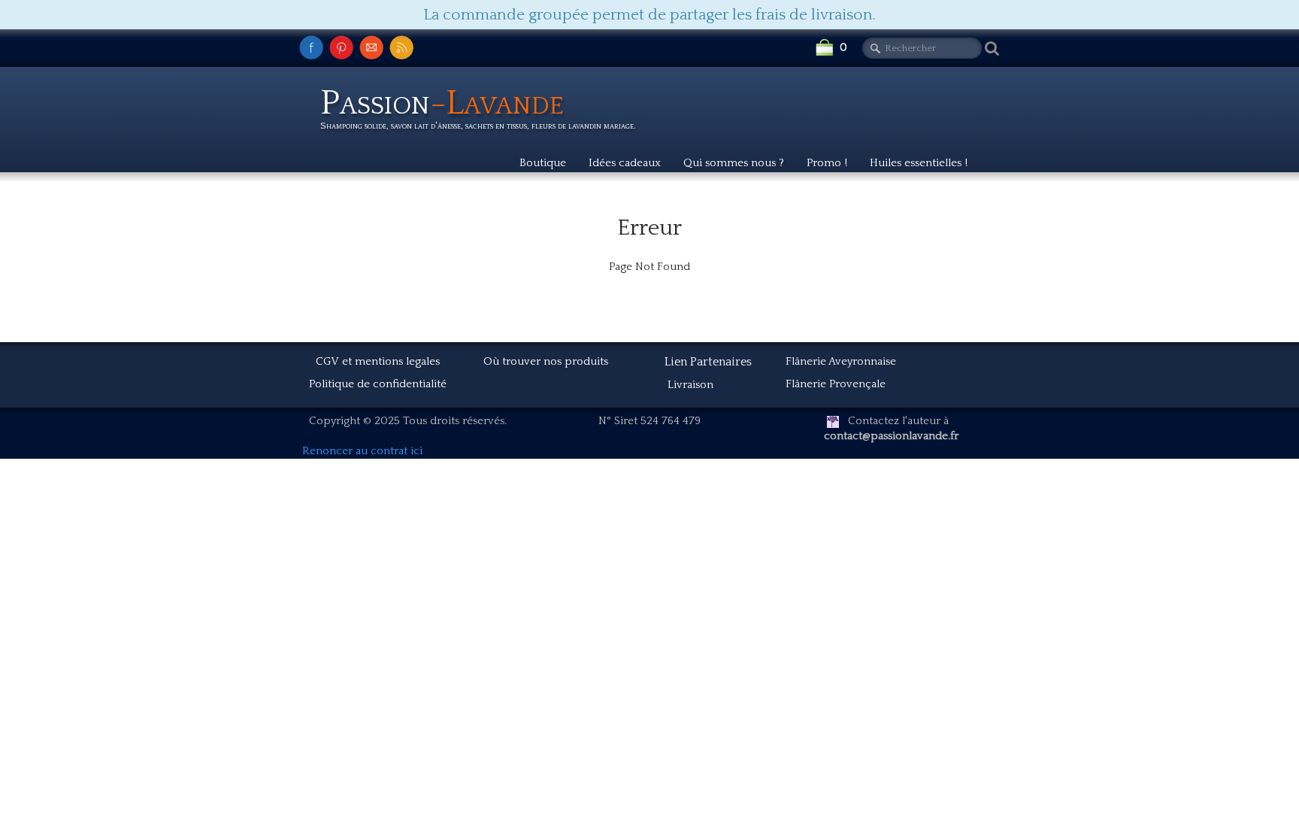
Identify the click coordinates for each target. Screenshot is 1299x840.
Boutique (542, 162)
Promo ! (827, 162)
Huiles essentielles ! (918, 162)
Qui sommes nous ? (733, 162)
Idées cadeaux (625, 162)
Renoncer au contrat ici (362, 450)
